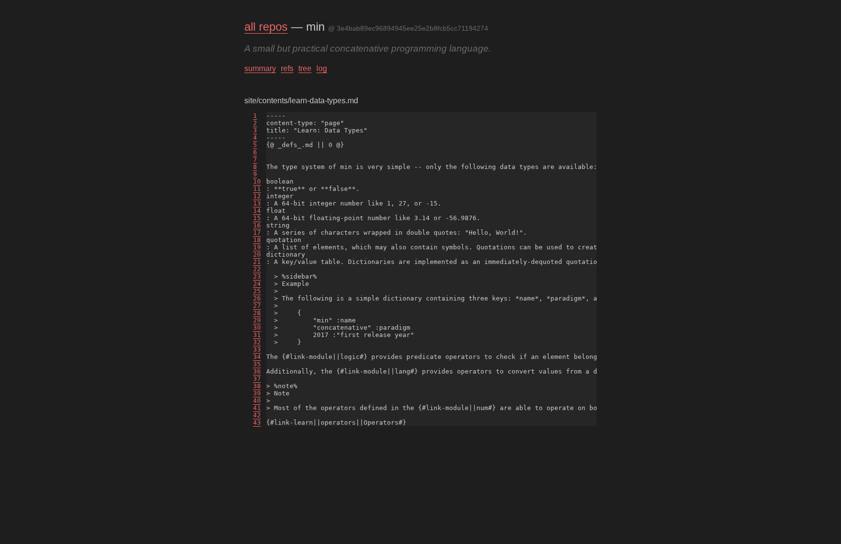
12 (257, 196)
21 (257, 261)
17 (257, 232)
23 (257, 276)
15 (257, 218)
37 (257, 378)
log (321, 68)
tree (304, 68)
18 (257, 240)
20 (257, 254)
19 (257, 247)
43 (257, 422)
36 (257, 371)
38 (257, 386)
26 (257, 298)
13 (257, 203)
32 (257, 342)
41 (257, 408)
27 (257, 305)
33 (257, 349)
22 (257, 269)
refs (287, 68)
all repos (266, 26)
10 (257, 181)
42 (257, 415)
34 (257, 356)
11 (257, 188)
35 (257, 364)
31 (257, 334)
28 (257, 313)
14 (257, 210)
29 (257, 320)
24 (257, 283)
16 (257, 225)
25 (257, 291)
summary (260, 68)
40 (257, 400)
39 (257, 393)
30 (257, 327)
